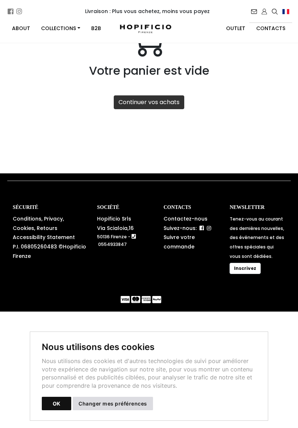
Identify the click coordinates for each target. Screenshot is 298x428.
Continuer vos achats (149, 102)
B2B (96, 28)
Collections (58, 28)
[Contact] (254, 11)
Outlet (235, 28)
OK (56, 403)
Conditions (27, 218)
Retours (47, 228)
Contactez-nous (186, 218)
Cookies (23, 228)
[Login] (265, 11)
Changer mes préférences (112, 403)
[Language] (286, 11)
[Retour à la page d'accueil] (149, 28)
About (21, 28)
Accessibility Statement (44, 237)
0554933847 (112, 244)
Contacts (270, 28)
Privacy (53, 218)
